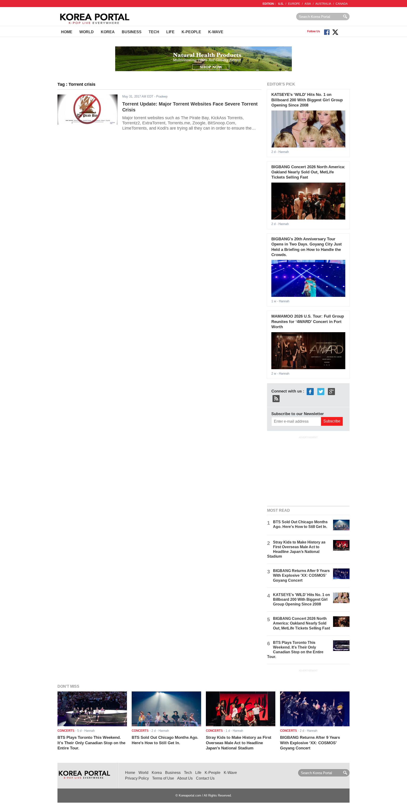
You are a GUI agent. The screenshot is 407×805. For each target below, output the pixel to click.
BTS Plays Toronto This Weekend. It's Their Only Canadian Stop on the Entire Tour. (91, 742)
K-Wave (215, 32)
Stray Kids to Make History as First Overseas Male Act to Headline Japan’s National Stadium (238, 742)
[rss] (276, 398)
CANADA (342, 3)
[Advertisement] (308, 470)
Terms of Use (163, 778)
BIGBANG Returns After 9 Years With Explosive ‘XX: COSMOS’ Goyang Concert (301, 575)
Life (170, 32)
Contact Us (205, 778)
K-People (191, 32)
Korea (108, 32)
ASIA (308, 3)
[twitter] (321, 391)
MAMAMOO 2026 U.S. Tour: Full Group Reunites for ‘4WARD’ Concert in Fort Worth (307, 321)
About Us (185, 778)
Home (66, 32)
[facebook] (310, 391)
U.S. (281, 3)
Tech (154, 32)
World (86, 32)
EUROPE (294, 3)
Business (132, 32)
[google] (331, 391)
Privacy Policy (137, 778)
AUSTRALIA (323, 3)
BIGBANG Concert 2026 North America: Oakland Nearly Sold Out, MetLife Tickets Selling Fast (308, 172)
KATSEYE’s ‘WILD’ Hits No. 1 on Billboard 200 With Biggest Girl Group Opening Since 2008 (307, 99)
